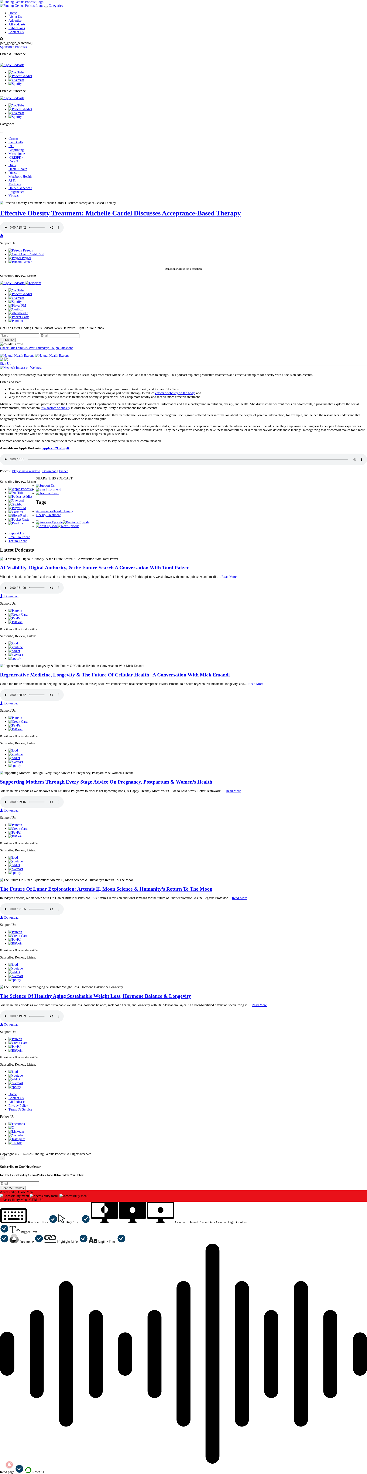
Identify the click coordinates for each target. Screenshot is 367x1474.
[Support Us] (45, 485)
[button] (29, 1222)
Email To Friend (19, 537)
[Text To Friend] (47, 493)
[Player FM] (17, 305)
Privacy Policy (18, 1105)
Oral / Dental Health (17, 167)
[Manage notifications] (9, 1464)
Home (12, 13)
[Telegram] (33, 283)
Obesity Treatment (48, 515)
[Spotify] (15, 83)
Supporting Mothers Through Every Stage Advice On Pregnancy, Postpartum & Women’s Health (106, 782)
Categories (56, 5)
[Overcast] (16, 80)
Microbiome (16, 153)
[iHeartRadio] (18, 313)
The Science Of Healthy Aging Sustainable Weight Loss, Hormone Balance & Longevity (95, 996)
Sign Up (5, 363)
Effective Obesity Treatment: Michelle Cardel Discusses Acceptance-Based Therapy (120, 213)
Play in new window (26, 471)
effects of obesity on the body (175, 393)
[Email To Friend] (48, 489)
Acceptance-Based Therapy (54, 511)
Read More (229, 576)
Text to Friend (17, 541)
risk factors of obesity (55, 408)
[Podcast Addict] (20, 76)
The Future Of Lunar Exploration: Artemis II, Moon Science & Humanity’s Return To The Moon (106, 889)
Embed (63, 471)
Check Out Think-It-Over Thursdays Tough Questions (36, 348)
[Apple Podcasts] (12, 65)
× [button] (1, 1200)
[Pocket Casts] (18, 317)
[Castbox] (15, 309)
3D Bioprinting (16, 148)
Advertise (14, 20)
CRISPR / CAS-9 (15, 159)
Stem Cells (15, 142)
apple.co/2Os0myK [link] (55, 448)
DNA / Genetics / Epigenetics (20, 190)
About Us (15, 16)
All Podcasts (16, 24)
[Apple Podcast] (13, 643)
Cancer (13, 138)
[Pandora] (15, 321)
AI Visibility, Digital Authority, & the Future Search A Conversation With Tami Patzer (94, 567)
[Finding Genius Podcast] (22, 2)
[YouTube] (16, 72)
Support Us (16, 533)
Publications (16, 28)
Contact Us (16, 32)
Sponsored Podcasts (13, 47)
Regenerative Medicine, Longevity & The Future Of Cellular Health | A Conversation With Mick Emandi (115, 675)
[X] (11, 1127)
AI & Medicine (14, 182)
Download (49, 471)
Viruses (13, 195)
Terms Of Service (20, 1109)
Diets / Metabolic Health (20, 174)
